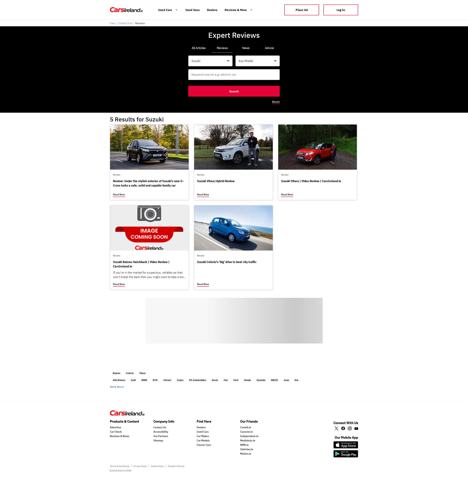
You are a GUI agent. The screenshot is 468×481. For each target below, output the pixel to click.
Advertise (115, 427)
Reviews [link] (222, 48)
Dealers (201, 427)
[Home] (127, 414)
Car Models (203, 440)
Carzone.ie (246, 431)
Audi (133, 380)
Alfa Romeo (119, 380)
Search (234, 91)
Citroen (167, 380)
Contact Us (159, 427)
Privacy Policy (140, 466)
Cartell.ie (245, 427)
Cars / (113, 23)
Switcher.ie (246, 449)
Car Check (116, 431)
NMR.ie (244, 444)
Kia (296, 380)
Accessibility (160, 431)
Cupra (180, 380)
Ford (235, 380)
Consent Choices (176, 466)
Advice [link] (269, 48)
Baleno (116, 373)
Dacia (215, 380)
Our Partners (160, 436)
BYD (155, 380)
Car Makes (203, 436)
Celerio (129, 373)
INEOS (274, 380)
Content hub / (126, 23)
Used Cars (203, 431)
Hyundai (261, 380)
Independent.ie (249, 436)
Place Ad (302, 10)
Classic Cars (204, 444)
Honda (247, 380)
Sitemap (158, 440)
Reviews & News (119, 436)
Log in (341, 10)
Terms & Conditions (120, 466)
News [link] (246, 48)
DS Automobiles (197, 380)
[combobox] (210, 61)
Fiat (226, 380)
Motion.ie (245, 453)
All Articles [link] (199, 48)
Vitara (142, 373)
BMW (144, 380)
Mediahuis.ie (247, 440)
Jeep (286, 380)
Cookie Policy (157, 466)
